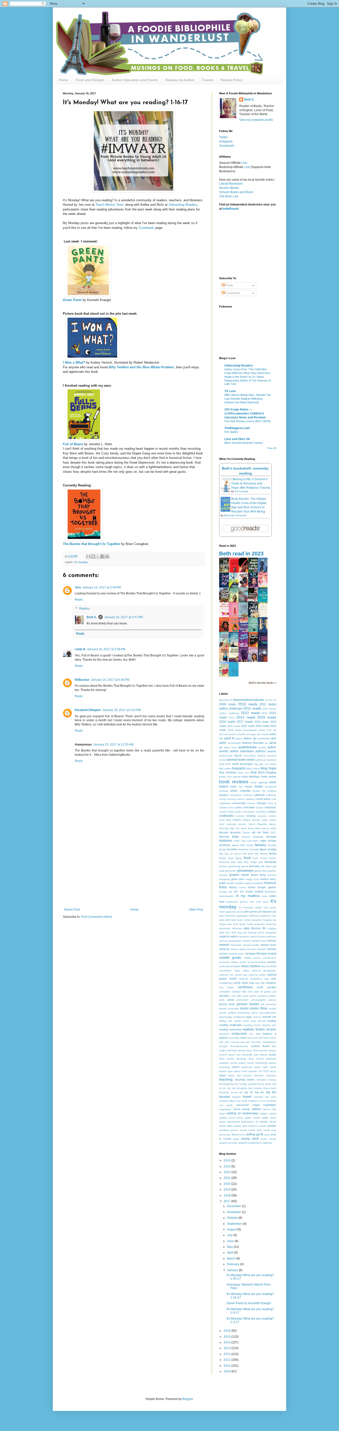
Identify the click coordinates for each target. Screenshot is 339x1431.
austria (262, 747)
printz (254, 1012)
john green (250, 911)
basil (221, 764)
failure (235, 845)
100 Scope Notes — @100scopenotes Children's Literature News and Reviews (245, 413)
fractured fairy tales (231, 862)
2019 (227, 1189)
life (264, 928)
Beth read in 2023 (241, 553)
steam (222, 1071)
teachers (271, 1075)
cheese (251, 803)
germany (254, 866)
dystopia (271, 836)
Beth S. (92, 617)
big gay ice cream (265, 764)
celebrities (225, 803)
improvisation (226, 896)
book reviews (233, 781)
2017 (227, 1201)
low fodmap (250, 932)
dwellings (258, 836)
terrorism (262, 1079)
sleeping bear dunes (250, 1058)
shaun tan (234, 1054)
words (251, 1130)
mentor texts (268, 944)
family (250, 845)
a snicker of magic (246, 734)
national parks (257, 974)
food (247, 858)
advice (238, 738)
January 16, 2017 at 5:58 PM (106, 649)
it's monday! (246, 907)
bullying (272, 790)
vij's (274, 1109)
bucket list (258, 790)
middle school (252, 957)
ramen (237, 1021)
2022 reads (262, 725)
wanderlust (233, 1121)
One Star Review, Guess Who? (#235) (247, 421)
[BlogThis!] (93, 556)
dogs (235, 836)
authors (260, 751)
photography (258, 999)
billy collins (225, 768)
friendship (270, 861)
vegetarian (225, 1109)
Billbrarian (82, 679)
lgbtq (246, 928)
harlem (264, 879)
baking (261, 755)
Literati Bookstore (231, 183)
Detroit (246, 832)
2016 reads (227, 721)
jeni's (240, 911)
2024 (227, 1160)
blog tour (243, 772)
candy (222, 799)
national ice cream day (233, 974)
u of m (261, 1100)
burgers (224, 794)
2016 (227, 1330)
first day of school (230, 853)
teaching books (245, 1079)
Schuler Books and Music (236, 192)
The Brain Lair (228, 196)
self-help (232, 1050)
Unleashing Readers (183, 204)
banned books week (240, 759)
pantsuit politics (267, 995)
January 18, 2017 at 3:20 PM (121, 710)
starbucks (246, 1067)
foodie (272, 858)
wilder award (234, 1125)
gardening (234, 866)
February (233, 1264)
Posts (229, 285)
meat (263, 940)
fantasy (260, 845)
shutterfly (247, 1054)
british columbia (240, 790)
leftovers (237, 928)
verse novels (241, 1109)
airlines (247, 738)
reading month (252, 1025)
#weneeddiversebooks (249, 700)
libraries (256, 928)
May (230, 1247)
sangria (223, 1046)
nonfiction (245, 987)
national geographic (264, 970)
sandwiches (269, 1042)
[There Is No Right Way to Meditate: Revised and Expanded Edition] (235, 675)
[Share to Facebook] (102, 556)
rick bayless (264, 1033)
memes (271, 940)
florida (272, 853)
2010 (227, 1365)
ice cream (246, 891)
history (233, 887)
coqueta (262, 816)
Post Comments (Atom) (96, 917)
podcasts (233, 1008)
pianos (272, 999)
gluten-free (261, 870)
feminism (243, 849)
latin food (232, 924)
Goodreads (146, 228)
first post (248, 853)
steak (273, 1067)
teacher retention (253, 1075)
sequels (262, 1050)
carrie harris (263, 798)
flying (238, 858)
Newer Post (72, 909)
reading (271, 1020)
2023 (227, 1166)
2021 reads (248, 725)
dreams (246, 836)
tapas (222, 1075)
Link (244, 163)
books (259, 786)
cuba (265, 819)
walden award (268, 1113)
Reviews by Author (179, 80)
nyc (244, 991)
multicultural (226, 966)
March (231, 1258)
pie (263, 1004)
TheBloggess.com (237, 428)
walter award (252, 1117)
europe (272, 840)
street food (240, 1071)
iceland (259, 891)
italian (258, 907)
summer (252, 1071)
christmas (270, 807)
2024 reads (234, 730)
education (253, 840)
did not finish (260, 832)
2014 (232, 717)
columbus (261, 811)
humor (252, 887)
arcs (273, 743)
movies (272, 961)
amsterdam (263, 738)
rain (230, 1021)
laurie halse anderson (252, 924)
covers (237, 819)
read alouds (258, 1021)
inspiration (232, 901)
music (245, 966)
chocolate (249, 807)
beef (228, 764)
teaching (226, 1079)
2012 (227, 1354)
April (230, 1252)
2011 (227, 1360)
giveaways (245, 870)
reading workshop (230, 1029)
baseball (271, 759)
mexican (224, 949)
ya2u (267, 1134)
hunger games (267, 887)
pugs (249, 1016)
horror (242, 887)
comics (272, 811)
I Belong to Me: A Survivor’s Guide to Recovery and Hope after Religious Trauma (250, 483)
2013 (265, 713)
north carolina (266, 987)
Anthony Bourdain (253, 742)
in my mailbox (248, 896)
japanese (231, 911)
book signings (259, 782)
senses (241, 1050)
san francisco (253, 1042)
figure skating (268, 849)
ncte (273, 978)
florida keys (226, 858)
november (225, 991)
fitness (264, 853)
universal (271, 1100)
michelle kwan (236, 953)
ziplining (267, 1142)
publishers (239, 1017)
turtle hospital (249, 1100)
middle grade (230, 957)
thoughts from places (249, 1088)
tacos (273, 1071)
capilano (250, 799)
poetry (244, 1008)
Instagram (226, 141)
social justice (238, 1062)
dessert (223, 832)
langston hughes (262, 920)
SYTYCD (264, 1071)
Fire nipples (231, 431)
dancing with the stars (232, 828)
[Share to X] (97, 556)
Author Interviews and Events (135, 80)
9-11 (269, 730)
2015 (227, 1336)
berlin (235, 763)
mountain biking (228, 962)
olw (274, 991)
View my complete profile (256, 120)
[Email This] (88, 556)
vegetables (269, 1104)
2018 (227, 1195)
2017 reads (245, 721)
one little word (239, 995)
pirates (223, 1008)
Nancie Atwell (268, 966)
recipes (271, 1029)
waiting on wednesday (242, 1113)
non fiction (226, 987)
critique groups (251, 819)
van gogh (226, 1105)
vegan (256, 1104)
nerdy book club (244, 982)
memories (236, 945)
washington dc (249, 1121)
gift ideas (266, 866)
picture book (227, 1004)
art (220, 747)
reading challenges (230, 1024)
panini (253, 995)
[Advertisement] (133, 871)
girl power (230, 870)
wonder (271, 1125)
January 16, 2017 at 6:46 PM (110, 679)
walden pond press (231, 1117)
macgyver (270, 932)
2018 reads (261, 721)
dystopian (225, 840)
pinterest (271, 1004)
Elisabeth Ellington (88, 710)
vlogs (222, 1113)
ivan (266, 907)
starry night (261, 1067)
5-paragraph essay (254, 730)
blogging (271, 772)
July (230, 1235)
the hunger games (245, 1084)
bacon (238, 755)
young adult (250, 1138)
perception (243, 999)
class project (235, 811)
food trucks (260, 858)
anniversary (234, 743)
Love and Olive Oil (237, 439)
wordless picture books (233, 1130)
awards (271, 751)
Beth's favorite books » (262, 682)
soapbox (224, 1062)
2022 (227, 1172)
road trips (234, 1037)
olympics (224, 995)
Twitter (223, 137)
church (223, 811)
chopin (259, 807)
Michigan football (266, 953)
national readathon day (254, 978)
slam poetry (226, 1058)
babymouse (226, 755)
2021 (227, 1178)
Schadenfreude (239, 1046)
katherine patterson (260, 915)
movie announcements (252, 962)
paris (222, 999)
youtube (232, 1142)
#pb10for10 (226, 700)
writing (250, 1134)
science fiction (260, 1046)
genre (244, 866)
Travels (207, 80)
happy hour (252, 879)
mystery (255, 966)
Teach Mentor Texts (110, 204)
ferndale (254, 849)
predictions (243, 1012)
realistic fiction (253, 1029)
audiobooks (247, 747)
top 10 (248, 1092)
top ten (259, 1092)
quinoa (257, 1017)
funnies (223, 866)
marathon (243, 936)
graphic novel (239, 875)
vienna (266, 1109)
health (230, 883)
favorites (232, 849)
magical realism (228, 936)
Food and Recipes (90, 80)
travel (247, 1096)
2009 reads (227, 704)
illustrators (270, 891)
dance (272, 824)
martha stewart (251, 940)
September (235, 1224)
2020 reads (233, 726)
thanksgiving (226, 1084)
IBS (236, 891)
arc (266, 743)
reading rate (269, 1025)
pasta (230, 999)
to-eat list (237, 1092)
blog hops (268, 768)
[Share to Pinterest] (107, 556)
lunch (261, 932)
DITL (273, 832)
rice (251, 1033)
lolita (221, 932)
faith (242, 845)
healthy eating (243, 883)
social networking (257, 1062)
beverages (246, 763)
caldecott (259, 794)
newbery (271, 982)
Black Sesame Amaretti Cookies (243, 442)
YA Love (230, 391)
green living (258, 874)
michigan (250, 953)
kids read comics (241, 920)
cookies (240, 816)
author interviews (242, 751)
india (264, 896)
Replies (84, 608)
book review (268, 776)
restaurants (239, 1033)
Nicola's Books (229, 188)
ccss (273, 799)
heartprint (257, 883)
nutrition (236, 991)
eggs (263, 840)
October (232, 1218)
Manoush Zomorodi (235, 515)
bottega (223, 790)
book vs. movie (241, 786)
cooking (250, 815)
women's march (257, 1125)
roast (243, 1037)
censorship (238, 803)
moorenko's (269, 957)
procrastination (267, 1012)
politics (232, 1012)
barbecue (260, 759)
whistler (264, 1121)
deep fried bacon (258, 828)
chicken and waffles (230, 807)
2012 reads (250, 713)
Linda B (80, 649)
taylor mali (234, 1075)
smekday (271, 1058)
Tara (78, 587)
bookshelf (270, 786)
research (224, 1033)
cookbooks (226, 816)
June (231, 1241)
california (271, 795)
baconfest (250, 755)
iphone (244, 901)
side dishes (261, 1054)
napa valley (241, 970)
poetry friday (259, 1008)
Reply (79, 599)
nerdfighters (226, 983)
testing (272, 1079)
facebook (224, 845)
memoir (224, 945)
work (259, 1130)
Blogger (187, 1399)
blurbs (222, 776)
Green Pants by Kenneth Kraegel (249, 1303)
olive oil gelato (262, 991)
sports (235, 1066)
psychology (225, 1017)
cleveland (248, 811)
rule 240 (224, 1042)
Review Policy (231, 80)
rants (246, 1021)
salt (242, 1042)
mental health (251, 945)
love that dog (234, 932)
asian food (230, 747)
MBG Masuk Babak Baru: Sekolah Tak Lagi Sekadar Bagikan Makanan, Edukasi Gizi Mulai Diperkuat (247, 398)
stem (230, 1071)
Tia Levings (241, 491)
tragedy (236, 1096)
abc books (263, 734)
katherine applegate (236, 915)
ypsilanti (242, 1142)
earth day (239, 840)
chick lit (271, 803)
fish (257, 853)
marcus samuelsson (230, 940)
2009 (227, 1371)
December (234, 1206)
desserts (235, 832)
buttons (247, 795)
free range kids (253, 862)
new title (260, 983)
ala (254, 738)
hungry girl (225, 891)
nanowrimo (225, 970)
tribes (232, 1100)
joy (274, 911)
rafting (222, 1021)
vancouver (242, 1104)
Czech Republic (257, 824)
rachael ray (269, 1016)
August (232, 1229)
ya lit (259, 1134)
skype (272, 1054)
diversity (224, 836)
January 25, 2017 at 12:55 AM (113, 744)
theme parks (264, 1084)
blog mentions (228, 772)
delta (273, 828)
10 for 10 (270, 700)
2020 (227, 1184)
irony (266, 901)
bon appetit (234, 776)
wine (244, 1125)
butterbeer (236, 795)
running (235, 1042)
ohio (250, 991)
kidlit (227, 920)
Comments (232, 293)
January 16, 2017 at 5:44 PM (101, 587)
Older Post (196, 909)
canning (231, 799)
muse (236, 966)
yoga (236, 1138)
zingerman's (255, 1142)
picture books (248, 1004)
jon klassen (265, 911)
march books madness (263, 936)
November (234, 1212)
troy (238, 1100)
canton (241, 799)
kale (221, 915)
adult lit (229, 738)
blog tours (258, 772)
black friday (253, 768)
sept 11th (252, 1050)
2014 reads (245, 717)
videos (256, 1109)
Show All (271, 448)
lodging (272, 928)
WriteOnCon (238, 1134)
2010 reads (247, 704)
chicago (261, 803)
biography (239, 768)
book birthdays (251, 776)
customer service (236, 824)
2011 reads (252, 708)
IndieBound (230, 208)
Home (63, 80)
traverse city (261, 1096)
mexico (234, 949)
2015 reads (266, 717)
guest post (237, 879)
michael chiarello (256, 949)
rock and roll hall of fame (261, 1037)
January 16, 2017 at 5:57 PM (123, 617)
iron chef (255, 901)
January (233, 1270)
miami (242, 949)
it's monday (81, 562)
